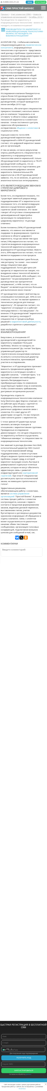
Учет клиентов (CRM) (21, 14)
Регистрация (40, 2)
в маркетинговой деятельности (25, 321)
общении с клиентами (27, 128)
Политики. (22, 1089)
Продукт (5, 14)
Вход (30, 2)
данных (28, 1074)
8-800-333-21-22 (11, 2)
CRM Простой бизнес (19, 8)
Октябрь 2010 (36, 17)
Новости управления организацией (21, 15)
